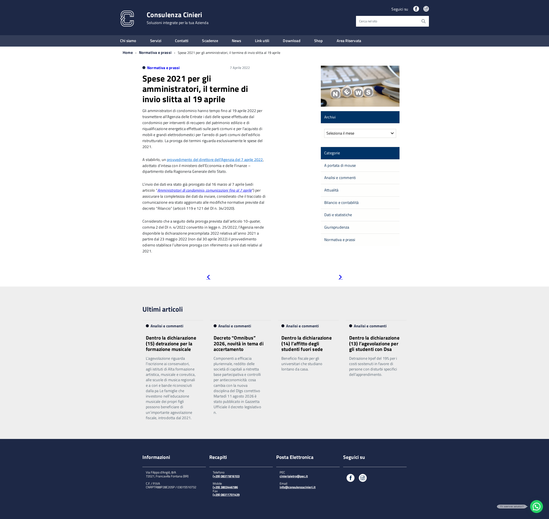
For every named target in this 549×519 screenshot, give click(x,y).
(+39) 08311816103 (226, 476)
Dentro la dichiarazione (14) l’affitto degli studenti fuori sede (306, 343)
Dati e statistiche (338, 215)
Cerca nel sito (368, 21)
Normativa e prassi (155, 52)
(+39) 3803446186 (225, 487)
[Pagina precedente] (208, 277)
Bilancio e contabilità (341, 202)
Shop (318, 41)
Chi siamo (128, 41)
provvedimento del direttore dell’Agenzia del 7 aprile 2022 (215, 159)
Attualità (331, 190)
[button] (536, 506)
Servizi (155, 41)
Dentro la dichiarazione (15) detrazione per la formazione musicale (171, 343)
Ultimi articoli (162, 309)
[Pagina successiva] (340, 277)
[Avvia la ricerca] (423, 21)
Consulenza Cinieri (177, 18)
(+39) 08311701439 (226, 494)
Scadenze (210, 41)
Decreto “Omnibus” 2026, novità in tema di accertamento (239, 343)
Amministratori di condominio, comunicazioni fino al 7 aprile (204, 190)
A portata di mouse (340, 165)
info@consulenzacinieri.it (297, 487)
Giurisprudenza (336, 227)
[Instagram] (426, 9)
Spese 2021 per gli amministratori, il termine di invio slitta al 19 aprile (195, 89)
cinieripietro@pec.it (294, 476)
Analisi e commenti (340, 178)
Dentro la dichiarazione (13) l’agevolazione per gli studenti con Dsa (374, 343)
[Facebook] (416, 9)
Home (128, 52)
